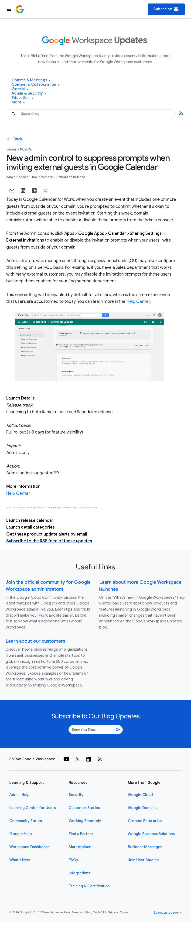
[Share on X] (45, 190)
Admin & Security (29, 93)
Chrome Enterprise (145, 821)
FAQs (73, 860)
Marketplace (80, 847)
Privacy (113, 912)
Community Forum (25, 821)
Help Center (138, 301)
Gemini (20, 89)
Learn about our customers (35, 641)
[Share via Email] (11, 190)
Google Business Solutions (151, 834)
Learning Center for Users (32, 808)
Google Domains (142, 808)
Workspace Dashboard (29, 847)
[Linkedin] (88, 759)
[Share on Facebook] (34, 190)
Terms (124, 912)
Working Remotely (85, 821)
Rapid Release (43, 177)
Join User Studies (143, 860)
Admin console (17, 177)
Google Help (20, 834)
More (18, 102)
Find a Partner (81, 834)
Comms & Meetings (31, 80)
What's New (19, 860)
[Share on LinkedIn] (23, 190)
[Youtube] (66, 759)
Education (22, 98)
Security (76, 794)
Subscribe (166, 9)
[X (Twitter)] (77, 759)
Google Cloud (140, 794)
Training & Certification (89, 886)
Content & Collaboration (35, 84)
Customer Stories (84, 808)
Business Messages (145, 847)
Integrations (79, 873)
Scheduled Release (71, 177)
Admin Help (19, 794)
